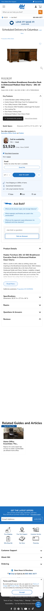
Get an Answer (22, 236)
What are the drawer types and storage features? (21, 209)
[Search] (40, 12)
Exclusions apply (36, 514)
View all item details (31, 118)
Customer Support (9, 550)
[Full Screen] (41, 68)
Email (17, 142)
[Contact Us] (6, 143)
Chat (13, 574)
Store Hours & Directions (23, 570)
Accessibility (9, 603)
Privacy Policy (14, 586)
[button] (22, 31)
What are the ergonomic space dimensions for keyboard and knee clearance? (20, 221)
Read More (11, 284)
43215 (9, 157)
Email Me (22, 167)
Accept (22, 592)
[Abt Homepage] (22, 6)
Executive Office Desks (8, 38)
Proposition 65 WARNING (25, 289)
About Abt (5, 557)
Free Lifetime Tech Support (9, 1)
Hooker (21, 133)
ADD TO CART (24, 175)
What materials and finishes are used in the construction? (19, 214)
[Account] (36, 6)
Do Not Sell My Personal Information (27, 603)
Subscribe (37, 519)
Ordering (5, 564)
